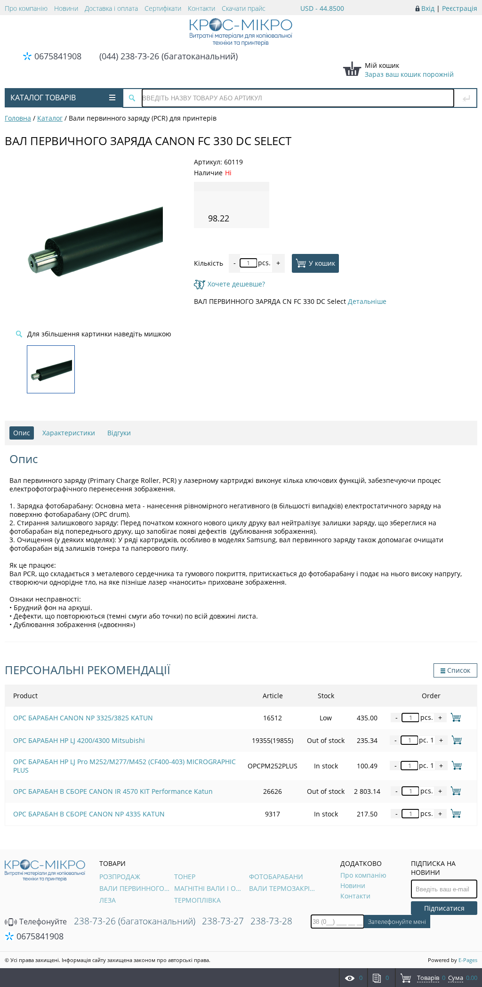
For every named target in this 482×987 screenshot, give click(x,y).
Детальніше (367, 301)
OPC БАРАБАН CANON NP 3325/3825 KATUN (83, 717)
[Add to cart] (454, 717)
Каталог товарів (43, 97)
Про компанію (26, 8)
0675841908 (57, 56)
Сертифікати (163, 8)
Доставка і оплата (111, 8)
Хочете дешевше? (236, 283)
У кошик (322, 262)
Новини (66, 8)
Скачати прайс (243, 8)
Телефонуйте (42, 921)
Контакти (201, 8)
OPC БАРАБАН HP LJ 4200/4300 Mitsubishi (79, 740)
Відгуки (119, 432)
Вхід (427, 8)
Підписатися (444, 908)
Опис (21, 432)
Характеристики (68, 432)
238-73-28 (271, 921)
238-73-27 (223, 921)
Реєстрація (459, 8)
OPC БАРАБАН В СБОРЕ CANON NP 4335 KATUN (89, 813)
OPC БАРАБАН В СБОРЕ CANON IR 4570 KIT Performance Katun (113, 791)
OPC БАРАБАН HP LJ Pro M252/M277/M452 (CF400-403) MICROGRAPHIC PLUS (124, 766)
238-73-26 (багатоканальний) (134, 921)
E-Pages (467, 959)
